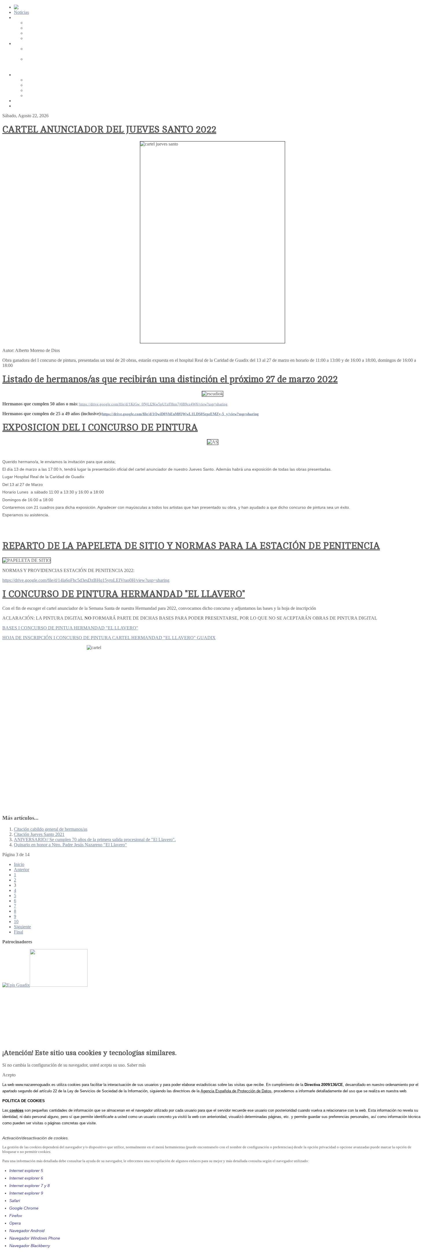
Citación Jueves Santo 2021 (39, 834)
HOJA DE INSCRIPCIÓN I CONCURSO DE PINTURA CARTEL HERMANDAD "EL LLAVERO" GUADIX (109, 637)
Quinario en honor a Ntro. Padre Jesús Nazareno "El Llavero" (70, 844)
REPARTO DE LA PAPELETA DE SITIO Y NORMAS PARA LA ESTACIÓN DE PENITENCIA (191, 546)
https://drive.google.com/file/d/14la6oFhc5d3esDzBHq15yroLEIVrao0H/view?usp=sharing (85, 580)
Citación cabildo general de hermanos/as (50, 829)
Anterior (21, 869)
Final (18, 931)
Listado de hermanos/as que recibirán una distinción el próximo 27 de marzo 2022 (170, 379)
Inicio (19, 864)
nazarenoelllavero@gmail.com (41, 1030)
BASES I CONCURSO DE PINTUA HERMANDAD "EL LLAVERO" (70, 627)
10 (16, 921)
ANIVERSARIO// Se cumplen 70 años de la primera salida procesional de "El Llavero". (95, 839)
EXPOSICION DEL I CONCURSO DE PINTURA (100, 427)
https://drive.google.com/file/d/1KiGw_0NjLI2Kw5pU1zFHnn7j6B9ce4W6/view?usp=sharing (153, 404)
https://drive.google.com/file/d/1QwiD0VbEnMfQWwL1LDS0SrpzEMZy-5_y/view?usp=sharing (180, 414)
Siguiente (22, 926)
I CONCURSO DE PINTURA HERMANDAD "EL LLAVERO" (123, 594)
